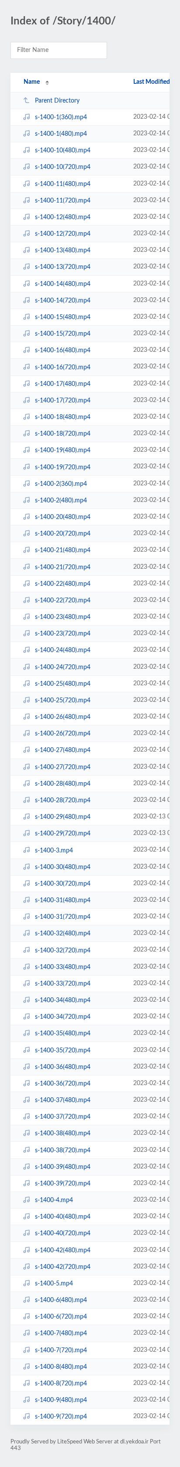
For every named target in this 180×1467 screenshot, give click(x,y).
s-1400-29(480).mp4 (62, 817)
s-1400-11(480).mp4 (62, 184)
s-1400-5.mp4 (54, 1284)
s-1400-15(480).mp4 (62, 317)
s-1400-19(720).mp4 (62, 467)
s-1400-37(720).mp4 (62, 1117)
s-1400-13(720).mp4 (62, 267)
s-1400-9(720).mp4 (61, 1417)
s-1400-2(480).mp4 (61, 501)
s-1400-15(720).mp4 (62, 334)
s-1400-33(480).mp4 (62, 967)
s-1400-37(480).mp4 (62, 1100)
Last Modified (151, 82)
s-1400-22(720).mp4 (62, 601)
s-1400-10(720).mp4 (62, 167)
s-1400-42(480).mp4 (62, 1250)
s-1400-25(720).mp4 (62, 700)
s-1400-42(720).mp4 (62, 1267)
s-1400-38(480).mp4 (62, 1133)
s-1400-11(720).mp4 (62, 201)
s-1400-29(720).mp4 (62, 834)
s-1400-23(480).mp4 (62, 617)
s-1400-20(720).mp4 (62, 534)
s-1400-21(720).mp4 (62, 567)
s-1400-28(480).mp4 (62, 784)
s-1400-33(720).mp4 (62, 984)
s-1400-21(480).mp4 (62, 550)
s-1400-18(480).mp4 (62, 417)
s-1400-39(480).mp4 (62, 1167)
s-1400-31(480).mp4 (62, 900)
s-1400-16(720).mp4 (62, 367)
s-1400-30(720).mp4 (62, 884)
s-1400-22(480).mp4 (62, 584)
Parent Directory (57, 101)
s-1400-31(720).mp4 (62, 917)
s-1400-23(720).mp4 (62, 634)
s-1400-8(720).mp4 (61, 1384)
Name (32, 82)
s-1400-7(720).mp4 (61, 1350)
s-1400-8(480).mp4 (61, 1367)
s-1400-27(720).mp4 (62, 767)
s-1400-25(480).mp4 (62, 684)
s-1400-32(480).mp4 (62, 934)
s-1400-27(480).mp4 (62, 750)
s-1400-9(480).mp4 (61, 1400)
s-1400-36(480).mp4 (62, 1067)
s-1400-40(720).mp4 (62, 1233)
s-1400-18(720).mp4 (62, 434)
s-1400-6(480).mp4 (61, 1300)
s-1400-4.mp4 (54, 1200)
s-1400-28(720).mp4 (62, 800)
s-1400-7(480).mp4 (61, 1333)
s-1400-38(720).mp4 (62, 1150)
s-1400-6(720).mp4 (61, 1317)
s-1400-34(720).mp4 (62, 1017)
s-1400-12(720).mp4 (62, 234)
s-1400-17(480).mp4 (62, 384)
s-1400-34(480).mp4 (62, 1000)
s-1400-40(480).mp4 (62, 1217)
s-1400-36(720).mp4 (62, 1084)
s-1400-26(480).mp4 (62, 717)
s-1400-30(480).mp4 (62, 867)
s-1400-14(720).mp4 (62, 301)
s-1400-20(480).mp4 (62, 517)
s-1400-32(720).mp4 (62, 950)
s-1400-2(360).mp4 (61, 484)
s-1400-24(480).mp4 (62, 650)
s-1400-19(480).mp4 (62, 450)
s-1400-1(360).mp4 (61, 117)
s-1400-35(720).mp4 (62, 1050)
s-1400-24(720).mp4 (62, 667)
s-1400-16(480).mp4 (62, 350)
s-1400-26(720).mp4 (62, 734)
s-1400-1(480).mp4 (61, 134)
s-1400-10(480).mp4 (62, 151)
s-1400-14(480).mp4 (62, 284)
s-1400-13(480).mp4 (62, 250)
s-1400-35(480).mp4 (62, 1034)
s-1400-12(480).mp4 (62, 217)
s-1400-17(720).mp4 (62, 401)
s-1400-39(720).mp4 (62, 1184)
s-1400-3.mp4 (54, 850)
